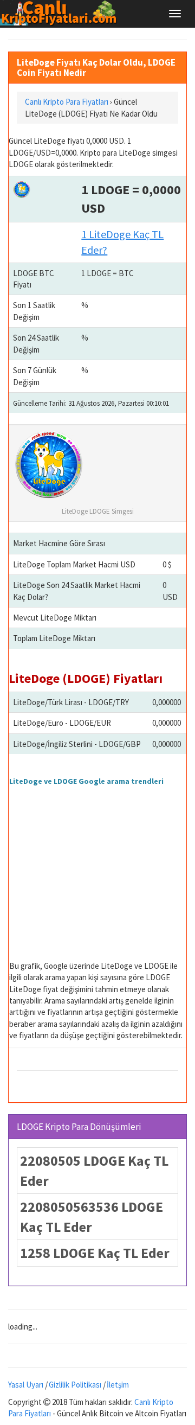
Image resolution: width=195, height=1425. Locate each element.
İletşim (118, 1384)
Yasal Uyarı (25, 1384)
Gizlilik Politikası (75, 1384)
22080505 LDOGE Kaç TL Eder (94, 1171)
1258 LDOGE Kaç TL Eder (95, 1253)
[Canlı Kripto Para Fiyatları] (61, 13)
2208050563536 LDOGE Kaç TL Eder (91, 1217)
